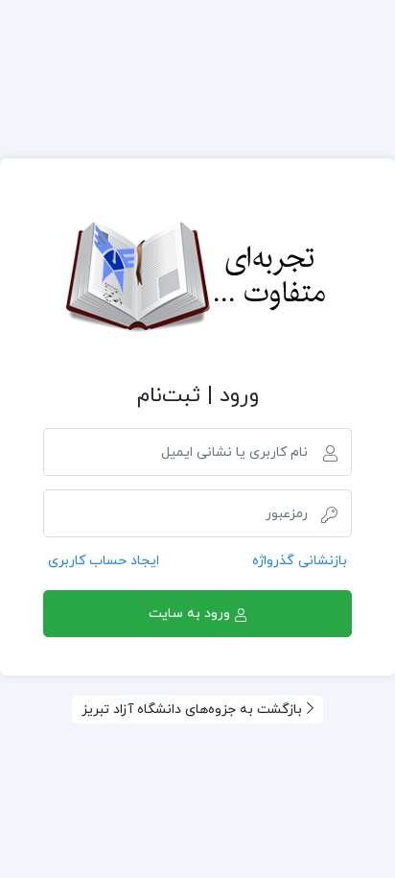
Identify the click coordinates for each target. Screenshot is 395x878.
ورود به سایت (189, 614)
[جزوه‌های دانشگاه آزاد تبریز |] (197, 278)
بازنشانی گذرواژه (299, 561)
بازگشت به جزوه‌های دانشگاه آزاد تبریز (191, 709)
